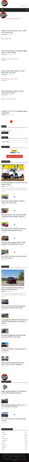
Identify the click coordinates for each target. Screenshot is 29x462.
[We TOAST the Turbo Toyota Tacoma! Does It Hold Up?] (14, 252)
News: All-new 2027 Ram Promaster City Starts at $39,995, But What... (13, 307)
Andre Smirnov (4, 34)
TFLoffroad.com (17, 456)
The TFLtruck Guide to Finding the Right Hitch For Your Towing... (14, 51)
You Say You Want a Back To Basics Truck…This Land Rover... (12, 202)
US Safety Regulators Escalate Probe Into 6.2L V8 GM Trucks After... (13, 336)
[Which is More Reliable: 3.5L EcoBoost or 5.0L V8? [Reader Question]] (14, 387)
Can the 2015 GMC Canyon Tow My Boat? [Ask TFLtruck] (12, 72)
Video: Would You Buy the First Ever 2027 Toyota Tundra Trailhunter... (12, 363)
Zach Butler (3, 186)
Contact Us (5, 456)
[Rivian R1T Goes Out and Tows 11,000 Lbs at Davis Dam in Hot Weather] (14, 23)
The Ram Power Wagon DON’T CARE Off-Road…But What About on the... (13, 243)
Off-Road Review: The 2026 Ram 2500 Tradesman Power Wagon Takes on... (13, 215)
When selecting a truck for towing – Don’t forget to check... (12, 92)
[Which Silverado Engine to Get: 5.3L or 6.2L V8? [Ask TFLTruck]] (14, 400)
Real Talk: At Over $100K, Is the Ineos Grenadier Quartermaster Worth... (13, 229)
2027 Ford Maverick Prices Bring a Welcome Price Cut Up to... (12, 288)
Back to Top (24, 456)
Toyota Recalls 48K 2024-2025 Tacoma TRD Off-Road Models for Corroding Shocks (14, 321)
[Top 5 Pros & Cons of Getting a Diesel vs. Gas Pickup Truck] (14, 414)
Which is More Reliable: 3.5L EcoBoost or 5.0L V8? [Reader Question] (13, 392)
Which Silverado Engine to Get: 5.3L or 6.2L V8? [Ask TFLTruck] (13, 406)
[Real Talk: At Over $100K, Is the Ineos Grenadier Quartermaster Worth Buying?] (14, 224)
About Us (23, 455)
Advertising (5, 455)
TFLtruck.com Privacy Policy (14, 455)
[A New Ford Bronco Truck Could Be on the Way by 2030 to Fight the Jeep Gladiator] (14, 344)
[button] (2, 10)
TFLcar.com (10, 456)
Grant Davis (3, 54)
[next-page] (17, 121)
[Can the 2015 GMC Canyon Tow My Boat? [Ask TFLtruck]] (14, 63)
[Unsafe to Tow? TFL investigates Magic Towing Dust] (14, 103)
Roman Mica (3, 114)
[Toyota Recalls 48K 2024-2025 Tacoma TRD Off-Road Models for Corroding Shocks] (14, 315)
